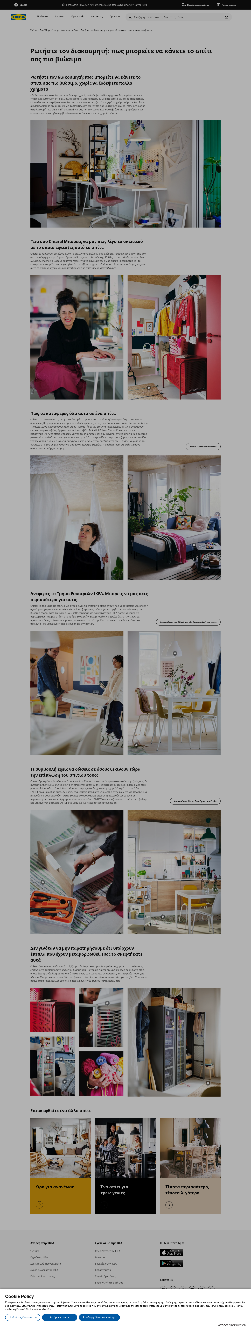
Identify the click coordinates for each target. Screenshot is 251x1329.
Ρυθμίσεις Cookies (21, 1317)
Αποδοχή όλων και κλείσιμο (99, 1317)
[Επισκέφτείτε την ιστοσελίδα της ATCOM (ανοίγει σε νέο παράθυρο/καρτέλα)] (232, 1325)
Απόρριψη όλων (59, 1317)
